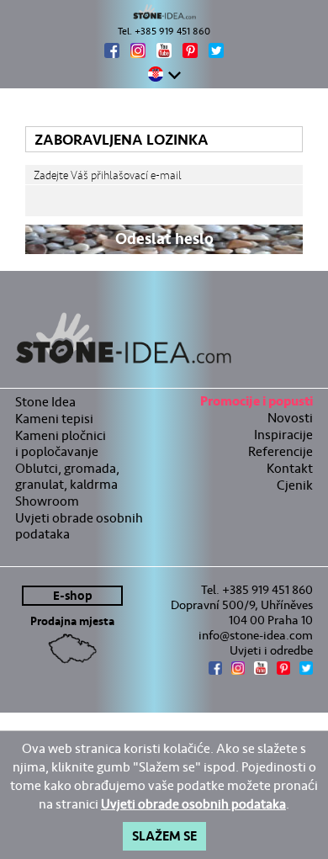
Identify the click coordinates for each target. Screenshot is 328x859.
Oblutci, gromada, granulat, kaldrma (67, 476)
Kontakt (290, 468)
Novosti (290, 418)
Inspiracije (283, 435)
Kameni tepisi (54, 419)
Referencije (280, 451)
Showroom (47, 501)
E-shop (73, 596)
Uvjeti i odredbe (271, 650)
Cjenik (295, 485)
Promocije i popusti (256, 403)
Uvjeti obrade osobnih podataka (79, 526)
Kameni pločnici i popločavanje (60, 443)
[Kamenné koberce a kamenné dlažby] (164, 11)
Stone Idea (45, 402)
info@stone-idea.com (255, 635)
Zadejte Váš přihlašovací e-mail (108, 175)
